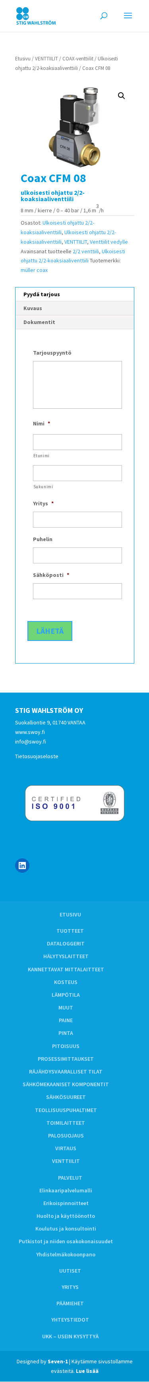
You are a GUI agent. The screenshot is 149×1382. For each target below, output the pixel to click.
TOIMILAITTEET (65, 1122)
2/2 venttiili (86, 251)
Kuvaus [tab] (32, 308)
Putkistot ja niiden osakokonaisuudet (66, 1241)
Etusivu (23, 58)
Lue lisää (87, 1370)
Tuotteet (70, 930)
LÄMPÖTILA (66, 994)
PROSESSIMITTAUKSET (66, 1058)
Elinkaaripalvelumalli (65, 1190)
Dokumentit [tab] (39, 322)
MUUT (65, 1007)
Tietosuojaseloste (36, 756)
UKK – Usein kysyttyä (70, 1336)
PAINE (66, 1020)
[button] (121, 96)
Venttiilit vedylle (109, 241)
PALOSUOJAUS (66, 1135)
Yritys (70, 1287)
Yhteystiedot (70, 1319)
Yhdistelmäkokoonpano (65, 1254)
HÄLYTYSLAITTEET (66, 956)
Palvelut (70, 1177)
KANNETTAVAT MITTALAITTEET (66, 969)
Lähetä (50, 631)
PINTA (65, 1032)
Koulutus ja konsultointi (65, 1228)
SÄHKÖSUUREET (66, 1097)
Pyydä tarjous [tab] (41, 294)
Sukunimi (43, 486)
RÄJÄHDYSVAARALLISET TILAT (66, 1071)
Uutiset (70, 1270)
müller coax (34, 270)
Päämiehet (70, 1303)
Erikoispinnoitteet (66, 1203)
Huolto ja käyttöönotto (66, 1215)
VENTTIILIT (46, 58)
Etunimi (41, 455)
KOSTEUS (65, 982)
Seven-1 (58, 1361)
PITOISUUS (65, 1046)
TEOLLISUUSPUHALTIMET (66, 1110)
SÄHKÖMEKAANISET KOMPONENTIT (66, 1084)
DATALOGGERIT (66, 943)
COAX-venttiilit (77, 58)
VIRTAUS (65, 1148)
